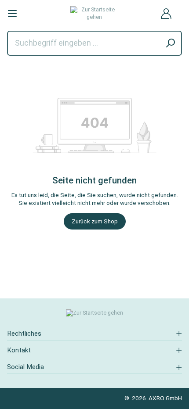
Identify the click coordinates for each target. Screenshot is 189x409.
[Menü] (12, 14)
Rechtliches (24, 333)
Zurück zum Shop (95, 221)
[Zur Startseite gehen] (94, 13)
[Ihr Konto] (166, 13)
